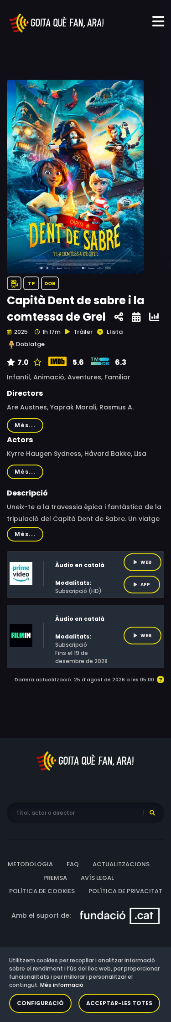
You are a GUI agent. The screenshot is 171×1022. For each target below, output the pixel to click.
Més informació (61, 985)
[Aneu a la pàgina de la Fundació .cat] (120, 915)
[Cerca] (152, 813)
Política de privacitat (125, 891)
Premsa (55, 878)
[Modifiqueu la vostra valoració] (36, 362)
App (145, 584)
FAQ (73, 864)
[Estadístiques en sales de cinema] (154, 317)
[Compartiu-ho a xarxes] (118, 317)
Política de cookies (42, 891)
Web (145, 562)
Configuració (40, 1003)
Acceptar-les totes (119, 1003)
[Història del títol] (136, 317)
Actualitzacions (121, 864)
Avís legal (97, 878)
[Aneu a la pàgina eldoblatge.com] (11, 344)
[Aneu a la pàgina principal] (57, 22)
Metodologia (30, 864)
